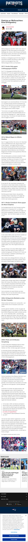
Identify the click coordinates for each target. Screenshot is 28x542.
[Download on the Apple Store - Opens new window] (9, 504)
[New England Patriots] (14, 510)
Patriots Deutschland (10, 26)
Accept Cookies (14, 539)
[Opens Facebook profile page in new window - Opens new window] (7, 29)
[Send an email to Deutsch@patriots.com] (11, 29)
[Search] (23, 10)
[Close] (25, 515)
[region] (14, 528)
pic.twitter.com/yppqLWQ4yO (9, 411)
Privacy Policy (17, 529)
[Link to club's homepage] (2, 9)
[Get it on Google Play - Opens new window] (18, 504)
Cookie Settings (14, 532)
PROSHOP (20, 9)
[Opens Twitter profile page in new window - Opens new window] (9, 29)
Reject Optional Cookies (14, 535)
